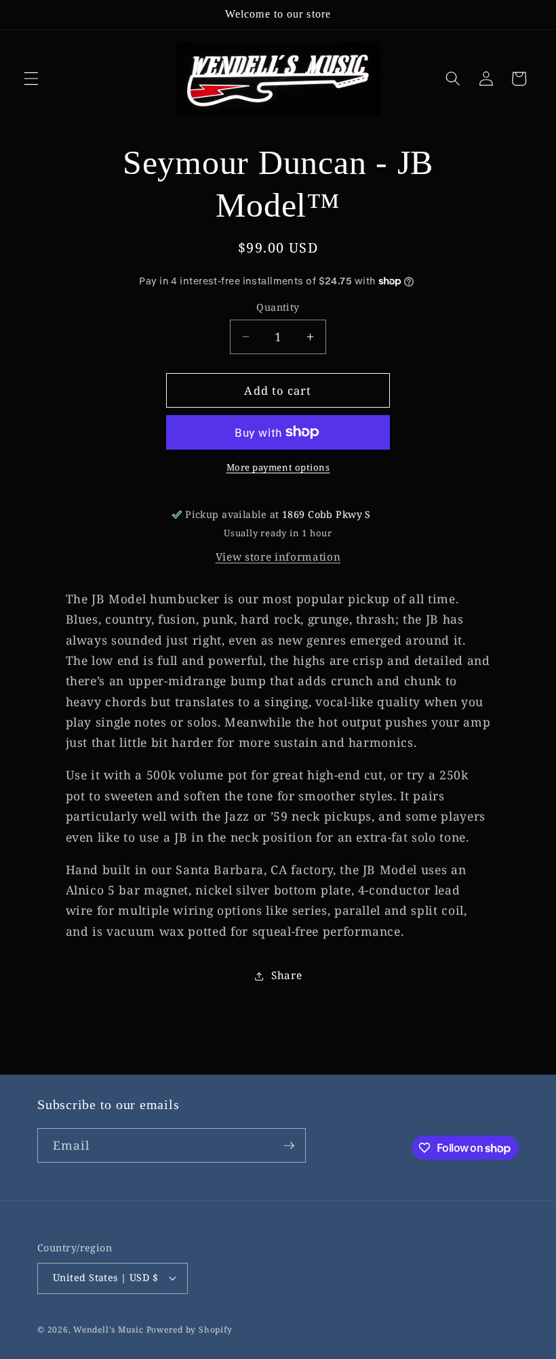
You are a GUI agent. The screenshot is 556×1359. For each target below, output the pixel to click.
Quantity (278, 307)
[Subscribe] (289, 1145)
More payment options (278, 467)
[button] (31, 78)
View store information (278, 557)
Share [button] (286, 975)
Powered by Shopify (189, 1329)
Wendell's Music (108, 1329)
